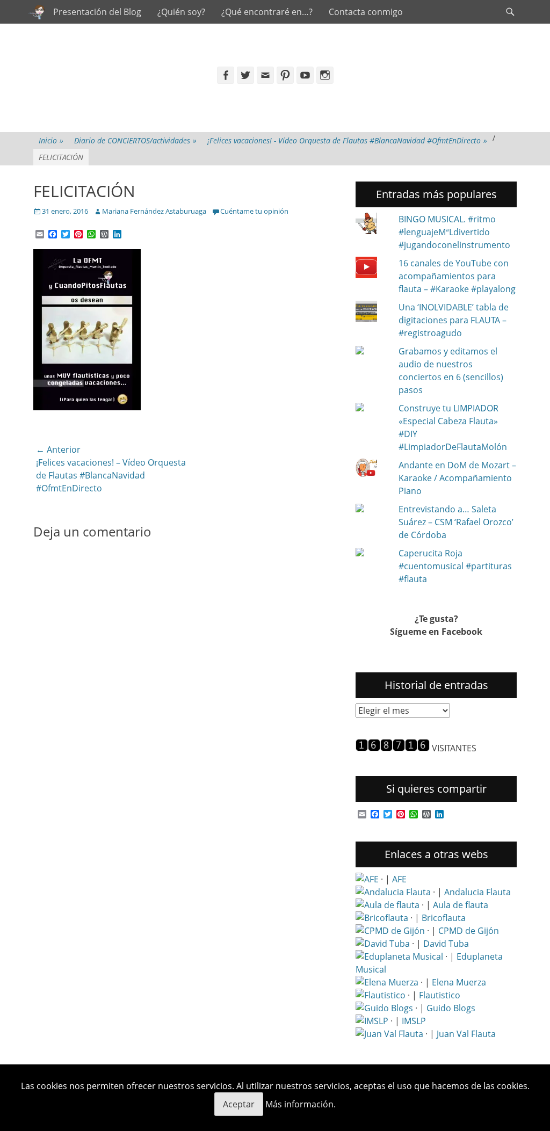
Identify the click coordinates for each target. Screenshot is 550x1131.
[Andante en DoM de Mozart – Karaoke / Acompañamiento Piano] (373, 469)
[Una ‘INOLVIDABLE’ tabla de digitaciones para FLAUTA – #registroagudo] (373, 313)
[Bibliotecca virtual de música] (372, 1021)
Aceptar (239, 1104)
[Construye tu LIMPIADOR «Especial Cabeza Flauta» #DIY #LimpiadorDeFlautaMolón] (373, 408)
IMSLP (414, 1021)
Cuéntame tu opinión (254, 211)
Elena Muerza (459, 982)
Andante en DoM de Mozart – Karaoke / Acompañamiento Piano (457, 478)
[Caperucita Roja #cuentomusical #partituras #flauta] (373, 553)
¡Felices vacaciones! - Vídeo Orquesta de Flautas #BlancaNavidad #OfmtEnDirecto (347, 140)
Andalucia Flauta (477, 892)
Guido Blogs (450, 1008)
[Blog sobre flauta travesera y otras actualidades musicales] (389, 1034)
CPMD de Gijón (468, 931)
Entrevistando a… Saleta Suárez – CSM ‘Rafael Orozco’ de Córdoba (456, 522)
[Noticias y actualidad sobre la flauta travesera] (387, 905)
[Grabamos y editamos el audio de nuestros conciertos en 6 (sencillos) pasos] (373, 351)
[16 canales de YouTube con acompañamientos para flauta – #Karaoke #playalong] (373, 269)
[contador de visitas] (393, 748)
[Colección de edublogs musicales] (399, 956)
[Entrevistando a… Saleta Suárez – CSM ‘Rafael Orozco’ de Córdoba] (373, 509)
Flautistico (439, 995)
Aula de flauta (460, 905)
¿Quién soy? (181, 12)
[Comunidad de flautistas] (381, 995)
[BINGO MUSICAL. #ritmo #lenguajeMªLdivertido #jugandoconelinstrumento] (373, 225)
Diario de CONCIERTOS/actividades (135, 140)
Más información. (300, 1104)
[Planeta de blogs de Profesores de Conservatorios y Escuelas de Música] (384, 1008)
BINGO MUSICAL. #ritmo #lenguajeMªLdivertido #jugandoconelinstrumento (454, 232)
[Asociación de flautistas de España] (367, 879)
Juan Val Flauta (466, 1034)
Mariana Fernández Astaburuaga (154, 211)
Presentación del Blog (97, 12)
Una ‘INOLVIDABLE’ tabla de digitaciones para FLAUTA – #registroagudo (454, 320)
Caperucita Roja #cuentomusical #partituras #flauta (455, 566)
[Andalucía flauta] (393, 892)
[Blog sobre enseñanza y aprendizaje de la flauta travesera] (387, 982)
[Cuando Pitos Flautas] (36, 12)
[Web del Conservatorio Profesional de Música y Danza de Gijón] (390, 931)
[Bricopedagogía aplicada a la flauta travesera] (382, 918)
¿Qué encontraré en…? (267, 12)
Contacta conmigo (366, 12)
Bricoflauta (444, 918)
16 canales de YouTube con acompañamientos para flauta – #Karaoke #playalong (457, 276)
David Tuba (446, 943)
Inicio (51, 140)
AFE (399, 879)
